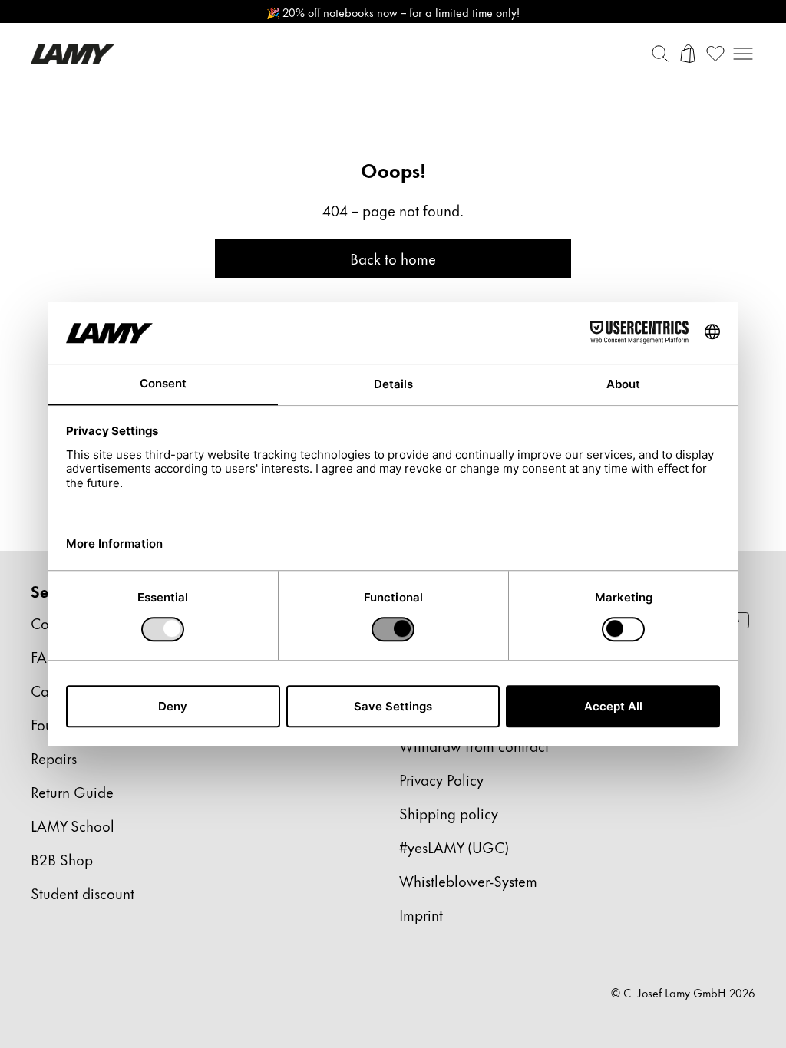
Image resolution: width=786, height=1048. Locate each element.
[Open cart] (687, 53)
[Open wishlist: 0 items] (715, 53)
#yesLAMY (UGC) (454, 846)
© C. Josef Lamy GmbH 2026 (683, 993)
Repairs (54, 757)
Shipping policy (448, 813)
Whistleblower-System (468, 880)
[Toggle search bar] (660, 53)
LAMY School (72, 825)
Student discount (82, 893)
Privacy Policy (441, 779)
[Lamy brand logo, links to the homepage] (72, 54)
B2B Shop (62, 859)
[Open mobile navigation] (743, 53)
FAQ (45, 656)
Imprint (421, 914)
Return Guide (72, 791)
